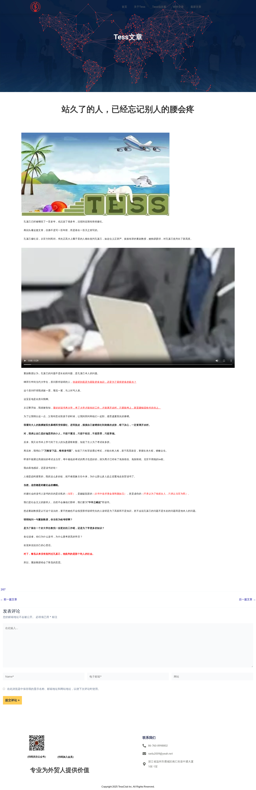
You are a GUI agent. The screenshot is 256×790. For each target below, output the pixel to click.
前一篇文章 (8, 599)
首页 (124, 6)
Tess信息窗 (159, 6)
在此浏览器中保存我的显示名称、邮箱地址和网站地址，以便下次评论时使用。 (53, 688)
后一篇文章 (247, 599)
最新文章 (196, 6)
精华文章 (178, 6)
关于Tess (139, 6)
